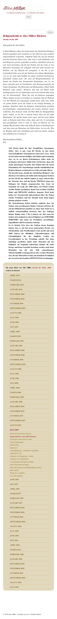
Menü (28, 16)
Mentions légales (35, 614)
